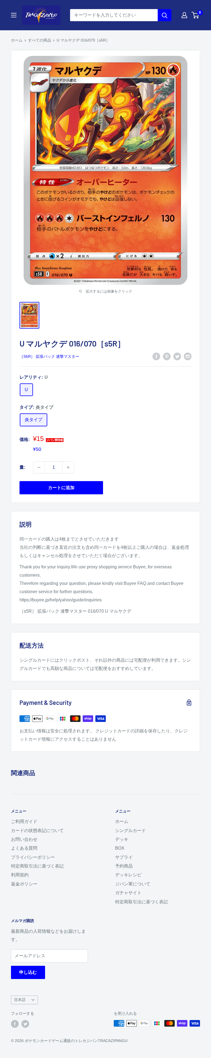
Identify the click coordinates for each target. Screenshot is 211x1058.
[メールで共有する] (187, 356)
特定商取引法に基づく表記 (37, 866)
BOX (119, 848)
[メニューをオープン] (13, 15)
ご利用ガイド (24, 821)
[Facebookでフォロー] (15, 1024)
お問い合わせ (24, 839)
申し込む (28, 972)
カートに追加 (61, 487)
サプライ (124, 857)
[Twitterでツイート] (177, 356)
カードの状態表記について (37, 830)
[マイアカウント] (184, 15)
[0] (195, 15)
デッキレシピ (128, 874)
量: (22, 467)
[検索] (164, 15)
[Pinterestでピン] (167, 356)
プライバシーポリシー (33, 857)
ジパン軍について (132, 884)
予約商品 (124, 866)
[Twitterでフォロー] (25, 1024)
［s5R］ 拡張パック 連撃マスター (49, 356)
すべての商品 (39, 40)
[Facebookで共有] (156, 356)
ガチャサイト (128, 892)
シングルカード (130, 830)
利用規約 (20, 874)
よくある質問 (24, 848)
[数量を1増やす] (68, 467)
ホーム (17, 40)
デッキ (121, 839)
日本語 (20, 1000)
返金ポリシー (24, 884)
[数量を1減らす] (39, 467)
